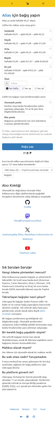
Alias (6, 15)
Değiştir (8, 175)
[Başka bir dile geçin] (27, 3)
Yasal (42, 409)
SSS (35, 409)
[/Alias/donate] (43, 3)
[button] (12, 3)
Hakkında (14, 409)
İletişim (26, 409)
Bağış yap (27, 146)
